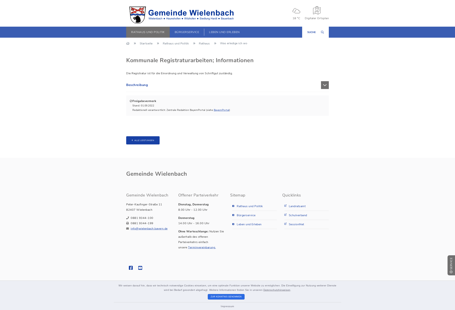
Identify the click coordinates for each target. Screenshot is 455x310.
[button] (227, 85)
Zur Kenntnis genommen (226, 296)
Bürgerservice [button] (187, 32)
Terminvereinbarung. (202, 247)
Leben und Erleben (249, 224)
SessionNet (296, 224)
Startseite (147, 43)
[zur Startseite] (181, 15)
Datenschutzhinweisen (276, 290)
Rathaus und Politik (176, 43)
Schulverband (298, 215)
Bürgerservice (246, 215)
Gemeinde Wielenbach (156, 174)
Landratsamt (297, 206)
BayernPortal (221, 110)
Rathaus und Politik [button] (148, 32)
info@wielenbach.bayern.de (149, 229)
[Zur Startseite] (128, 43)
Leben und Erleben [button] (224, 32)
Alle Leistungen (144, 140)
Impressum (227, 306)
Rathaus (205, 43)
